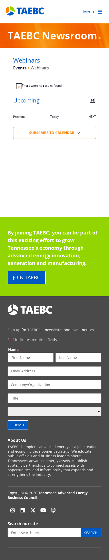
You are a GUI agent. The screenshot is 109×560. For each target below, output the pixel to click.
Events (20, 68)
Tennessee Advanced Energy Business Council (48, 495)
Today (54, 117)
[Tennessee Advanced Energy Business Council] (25, 12)
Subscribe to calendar (51, 132)
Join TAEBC (26, 277)
